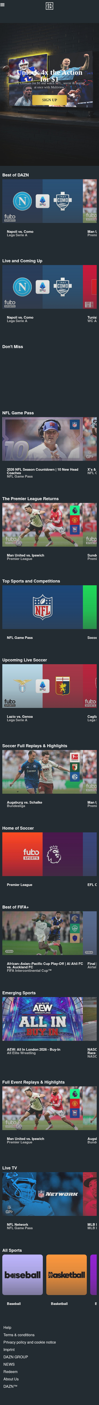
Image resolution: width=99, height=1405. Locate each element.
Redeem (10, 1371)
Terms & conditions (19, 1334)
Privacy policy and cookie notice (29, 1342)
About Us (11, 1379)
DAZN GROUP (15, 1356)
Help (7, 1327)
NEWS (9, 1364)
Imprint (9, 1349)
